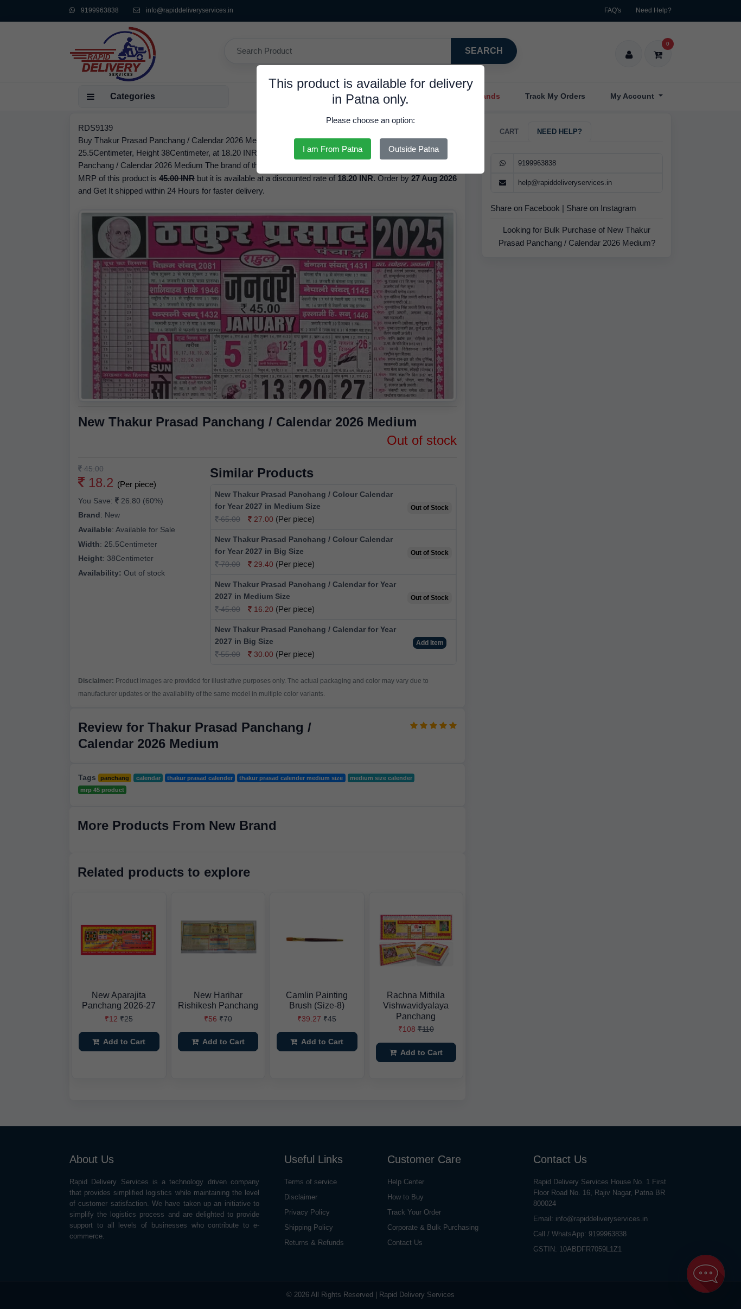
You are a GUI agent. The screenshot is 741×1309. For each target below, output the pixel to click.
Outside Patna (413, 149)
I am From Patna (332, 149)
